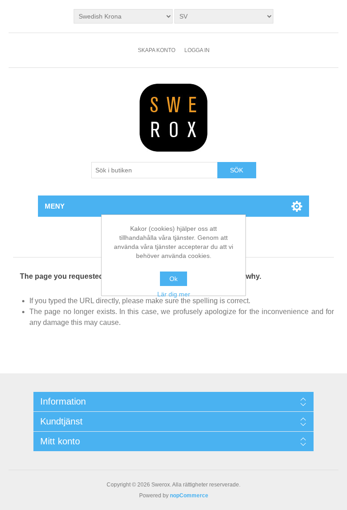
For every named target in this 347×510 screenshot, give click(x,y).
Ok (173, 278)
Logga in (197, 50)
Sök (236, 170)
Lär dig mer (173, 294)
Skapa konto (156, 50)
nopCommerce (189, 495)
